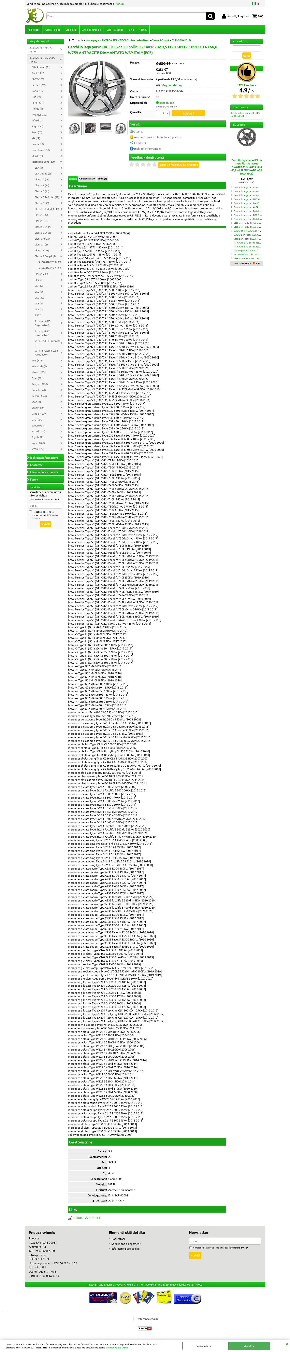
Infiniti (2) (37, 120)
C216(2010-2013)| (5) (49, 262)
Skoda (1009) (39, 413)
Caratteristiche (87, 178)
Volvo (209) (38, 443)
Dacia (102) (38, 90)
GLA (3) (39, 285)
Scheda (73, 178)
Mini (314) (37, 360)
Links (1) (102, 178)
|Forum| (119, 3)
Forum (143, 29)
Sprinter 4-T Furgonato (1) (48, 342)
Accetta (249, 1346)
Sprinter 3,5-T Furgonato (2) (42, 323)
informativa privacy (238, 1247)
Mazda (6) (37, 156)
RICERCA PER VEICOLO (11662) (42, 59)
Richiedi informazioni (147, 148)
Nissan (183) (38, 372)
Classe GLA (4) (43, 226)
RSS (258, 263)
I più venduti (238, 124)
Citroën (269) (39, 85)
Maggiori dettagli (172, 85)
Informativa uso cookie (117, 1347)
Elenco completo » (242, 263)
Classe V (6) (41, 273)
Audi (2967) (38, 73)
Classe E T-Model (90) (47, 209)
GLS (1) (39, 309)
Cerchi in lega (52, 29)
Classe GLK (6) (43, 232)
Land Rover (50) (41, 150)
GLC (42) (39, 297)
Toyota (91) (38, 437)
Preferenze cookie (147, 1318)
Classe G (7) (41, 214)
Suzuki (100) (38, 431)
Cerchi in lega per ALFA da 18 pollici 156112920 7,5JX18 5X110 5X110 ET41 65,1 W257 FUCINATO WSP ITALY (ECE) (246, 166)
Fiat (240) (37, 96)
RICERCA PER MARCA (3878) (41, 49)
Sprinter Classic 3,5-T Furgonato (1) (46, 352)
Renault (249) (39, 395)
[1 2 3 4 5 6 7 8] (163, 113)
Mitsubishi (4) (39, 366)
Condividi (140, 143)
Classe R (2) (41, 244)
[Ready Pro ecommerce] (145, 1328)
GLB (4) (39, 291)
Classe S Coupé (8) (45, 256)
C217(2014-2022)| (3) (49, 268)
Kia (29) (36, 138)
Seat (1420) (38, 407)
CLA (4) (39, 167)
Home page (33, 29)
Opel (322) (38, 378)
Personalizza (203, 1346)
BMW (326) (38, 79)
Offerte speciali (115, 29)
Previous (70, 128)
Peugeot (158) (40, 384)
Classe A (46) (42, 179)
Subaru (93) (38, 425)
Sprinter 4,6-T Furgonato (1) (42, 333)
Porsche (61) (39, 390)
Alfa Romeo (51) (41, 67)
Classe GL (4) (42, 220)
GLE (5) (39, 303)
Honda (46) (38, 108)
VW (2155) (37, 449)
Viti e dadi (71, 29)
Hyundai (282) (39, 114)
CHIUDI (287, 1344)
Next (124, 128)
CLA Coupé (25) (43, 173)
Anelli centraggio (91, 29)
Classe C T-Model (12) (47, 197)
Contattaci (118, 1238)
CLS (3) (38, 279)
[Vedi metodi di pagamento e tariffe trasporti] (145, 1302)
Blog (131, 29)
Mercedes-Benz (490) (43, 161)
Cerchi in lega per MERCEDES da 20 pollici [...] (245, 114)
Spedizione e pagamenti (126, 1243)
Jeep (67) (37, 132)
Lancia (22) (38, 144)
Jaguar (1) (37, 126)
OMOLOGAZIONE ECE (87, 1218)
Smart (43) (37, 419)
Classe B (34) (42, 185)
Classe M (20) (42, 238)
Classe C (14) (42, 191)
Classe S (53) (42, 250)
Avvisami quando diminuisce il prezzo (157, 137)
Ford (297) (37, 102)
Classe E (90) (42, 203)
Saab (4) (36, 401)
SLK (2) (38, 315)
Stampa (138, 131)
